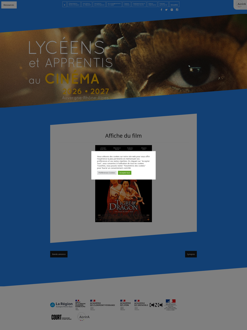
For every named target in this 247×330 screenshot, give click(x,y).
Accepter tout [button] (125, 173)
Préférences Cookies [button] (107, 173)
